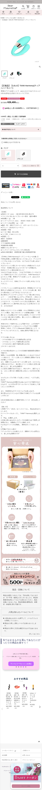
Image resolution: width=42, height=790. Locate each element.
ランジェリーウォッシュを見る (21, 664)
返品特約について (7, 208)
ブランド (11, 13)
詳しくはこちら (34, 634)
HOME (2, 18)
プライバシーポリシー (28, 760)
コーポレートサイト (8, 750)
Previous (2, 709)
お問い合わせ (26, 755)
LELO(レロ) (21, 18)
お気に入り (19, 13)
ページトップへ (39, 741)
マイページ (28, 13)
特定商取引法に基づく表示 (9, 760)
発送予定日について (9, 129)
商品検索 (23, 8)
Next (40, 707)
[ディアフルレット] (10, 7)
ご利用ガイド (34, 8)
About (3, 13)
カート (27, 8)
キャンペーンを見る (26, 786)
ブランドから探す (11, 18)
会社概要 (4, 755)
